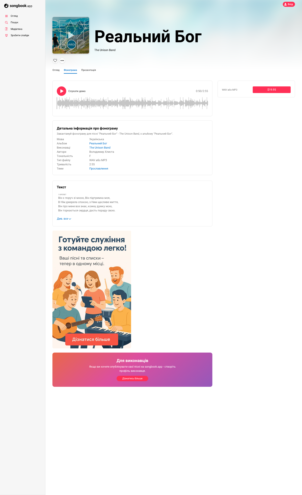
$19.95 (271, 89)
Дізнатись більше (132, 378)
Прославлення (98, 168)
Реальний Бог (98, 143)
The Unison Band (105, 50)
